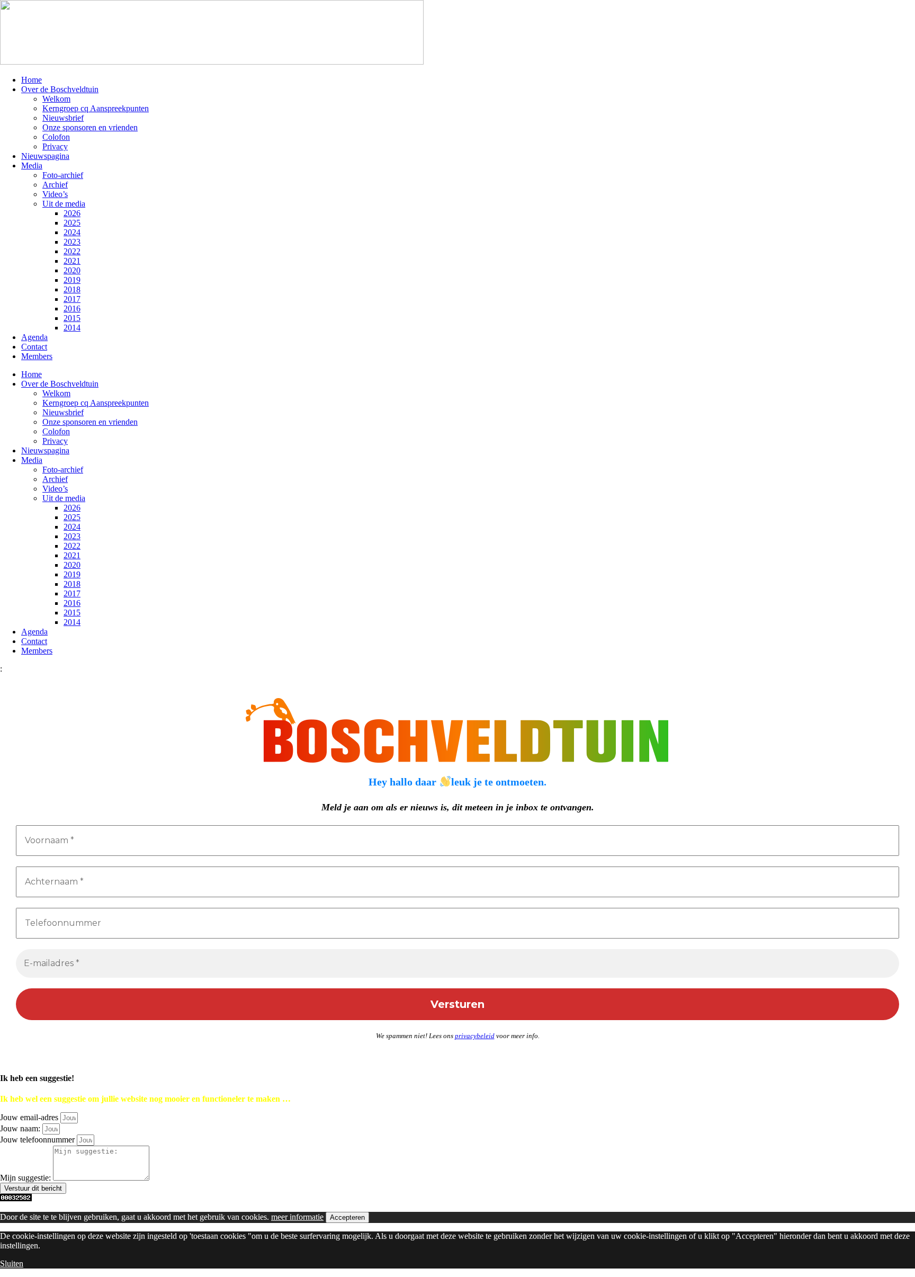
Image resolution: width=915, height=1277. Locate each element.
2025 (72, 222)
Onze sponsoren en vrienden (90, 127)
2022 (72, 251)
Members (36, 356)
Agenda (34, 337)
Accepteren (347, 1217)
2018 (72, 289)
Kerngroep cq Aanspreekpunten (95, 108)
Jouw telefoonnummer (38, 1139)
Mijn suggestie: (26, 1177)
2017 (72, 298)
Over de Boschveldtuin (59, 89)
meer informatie (297, 1216)
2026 (72, 213)
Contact (34, 346)
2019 (72, 279)
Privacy (55, 146)
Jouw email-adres (30, 1117)
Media (31, 165)
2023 (72, 241)
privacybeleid (475, 1036)
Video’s (55, 194)
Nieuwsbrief (63, 117)
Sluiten (11, 1263)
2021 (72, 260)
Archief (55, 184)
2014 (72, 327)
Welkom (56, 98)
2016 (72, 308)
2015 (72, 318)
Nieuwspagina (45, 155)
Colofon (56, 136)
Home (31, 79)
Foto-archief (62, 175)
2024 (72, 232)
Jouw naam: (21, 1128)
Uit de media (63, 203)
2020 (72, 270)
